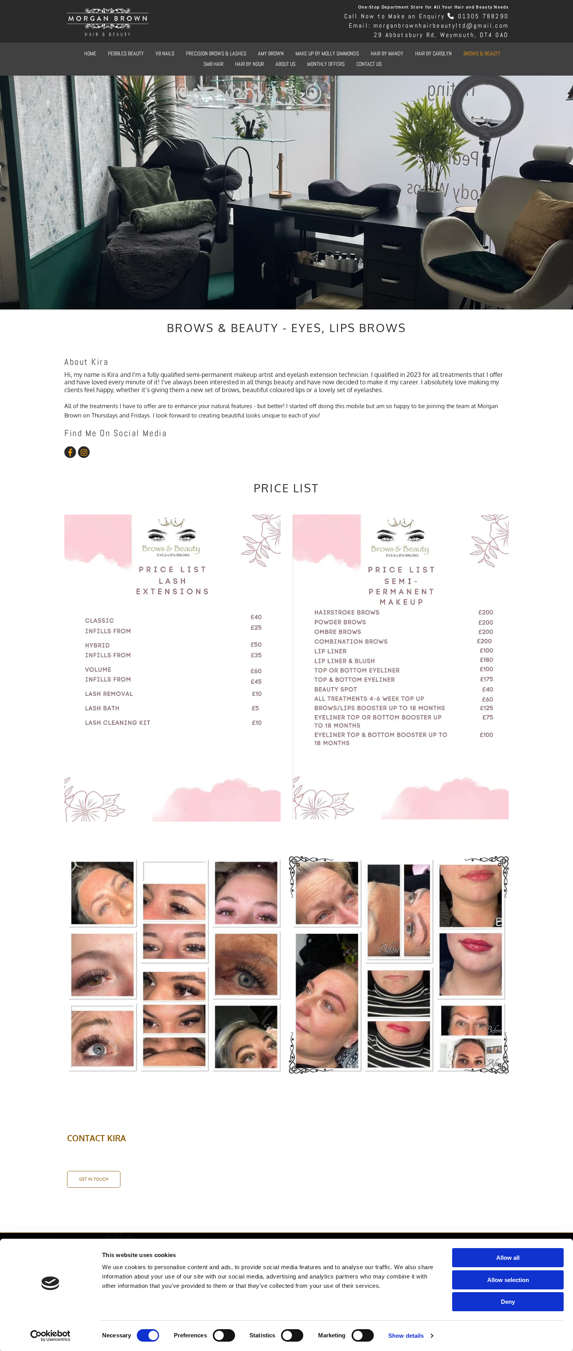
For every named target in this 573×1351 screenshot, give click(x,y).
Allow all (508, 1257)
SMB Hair (213, 63)
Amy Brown (271, 53)
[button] (93, 1179)
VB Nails (165, 53)
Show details (406, 1335)
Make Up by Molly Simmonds (327, 53)
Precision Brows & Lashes (216, 53)
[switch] (224, 1335)
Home (90, 53)
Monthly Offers (326, 63)
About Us (285, 63)
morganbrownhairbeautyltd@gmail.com (441, 25)
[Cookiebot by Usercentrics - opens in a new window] (50, 1336)
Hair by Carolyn (433, 53)
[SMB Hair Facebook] (70, 452)
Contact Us (369, 63)
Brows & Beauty (481, 53)
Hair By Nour (249, 63)
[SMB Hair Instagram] (84, 452)
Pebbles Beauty (126, 53)
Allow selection (508, 1280)
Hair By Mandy (387, 53)
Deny (508, 1301)
